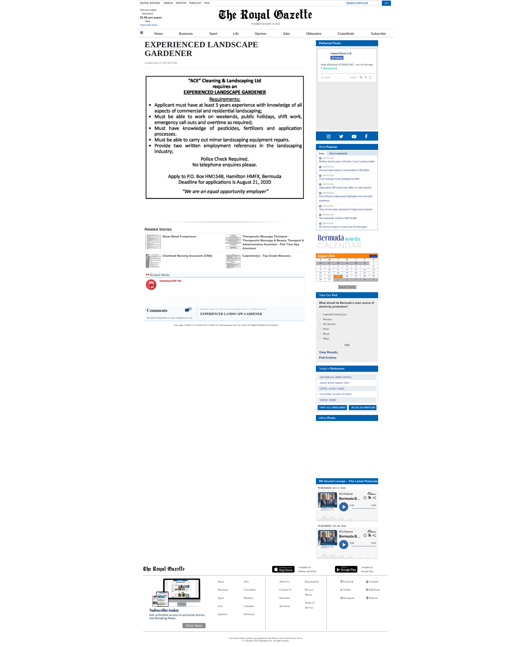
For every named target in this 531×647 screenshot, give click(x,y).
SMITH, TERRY (328, 399)
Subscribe (378, 33)
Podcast (373, 598)
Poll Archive (327, 357)
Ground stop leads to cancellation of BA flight (344, 170)
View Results (328, 352)
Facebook (347, 581)
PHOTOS (181, 3)
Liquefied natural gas (335, 314)
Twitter (346, 589)
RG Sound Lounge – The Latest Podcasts (348, 481)
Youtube (373, 581)
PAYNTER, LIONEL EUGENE (336, 394)
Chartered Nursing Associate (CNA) (187, 255)
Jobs (286, 33)
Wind (326, 334)
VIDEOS (168, 3)
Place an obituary (363, 407)
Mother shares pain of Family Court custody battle (347, 161)
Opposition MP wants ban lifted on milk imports (345, 187)
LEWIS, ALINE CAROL (332, 388)
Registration (312, 581)
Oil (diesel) (329, 324)
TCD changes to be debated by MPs (339, 179)
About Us (284, 581)
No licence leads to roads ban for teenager (343, 226)
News (158, 33)
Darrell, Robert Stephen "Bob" (335, 382)
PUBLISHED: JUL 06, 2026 (332, 526)
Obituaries (313, 33)
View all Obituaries (332, 407)
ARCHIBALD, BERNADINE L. (336, 377)
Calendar (249, 606)
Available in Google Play (367, 569)
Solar (326, 329)
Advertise (284, 606)
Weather (248, 598)
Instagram (348, 598)
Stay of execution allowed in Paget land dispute (345, 209)
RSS (207, 3)
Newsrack (249, 614)
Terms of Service (258, 325)
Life (236, 33)
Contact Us (285, 589)
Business (186, 33)
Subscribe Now (148, 25)
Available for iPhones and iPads (307, 569)
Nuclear (327, 319)
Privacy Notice (309, 592)
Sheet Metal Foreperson (179, 236)
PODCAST (195, 3)
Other (326, 338)
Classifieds (346, 33)
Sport (213, 33)
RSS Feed (374, 589)
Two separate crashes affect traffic (338, 218)
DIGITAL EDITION (150, 3)
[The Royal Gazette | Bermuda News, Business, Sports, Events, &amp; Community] (265, 15)
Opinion (260, 33)
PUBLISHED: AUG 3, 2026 (332, 488)
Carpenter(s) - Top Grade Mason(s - (267, 255)
